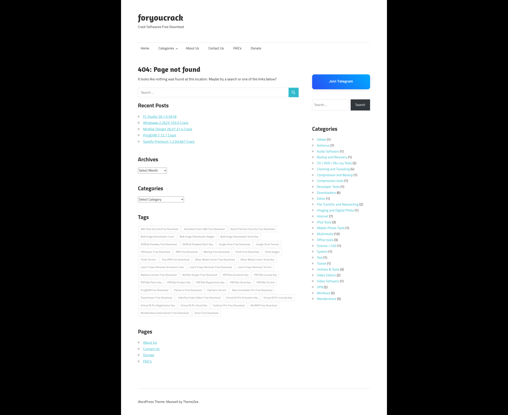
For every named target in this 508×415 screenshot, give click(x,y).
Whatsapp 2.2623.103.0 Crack (165, 122)
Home (145, 48)
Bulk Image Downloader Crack (157, 236)
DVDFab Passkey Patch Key (198, 244)
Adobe (321, 139)
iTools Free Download (247, 252)
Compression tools (330, 180)
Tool (320, 257)
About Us (192, 48)
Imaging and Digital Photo (335, 210)
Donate (256, 48)
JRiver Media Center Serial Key (257, 259)
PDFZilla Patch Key (151, 282)
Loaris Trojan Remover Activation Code (162, 267)
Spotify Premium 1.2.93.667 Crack (169, 141)
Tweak (321, 263)
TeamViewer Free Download (156, 298)
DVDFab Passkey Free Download (159, 244)
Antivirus (323, 145)
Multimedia (325, 233)
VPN (320, 287)
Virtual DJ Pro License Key (278, 298)
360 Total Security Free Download (159, 229)
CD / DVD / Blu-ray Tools (334, 163)
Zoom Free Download (206, 313)
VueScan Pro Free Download (229, 305)
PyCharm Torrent (216, 290)
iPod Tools (324, 222)
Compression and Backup (335, 175)
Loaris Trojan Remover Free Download (211, 267)
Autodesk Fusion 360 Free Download (204, 229)
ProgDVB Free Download (154, 290)
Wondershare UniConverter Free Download (165, 313)
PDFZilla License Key (265, 275)
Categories (166, 48)
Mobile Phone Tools (331, 228)
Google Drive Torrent (267, 244)
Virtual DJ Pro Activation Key (242, 298)
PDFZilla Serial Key (240, 282)
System (322, 251)
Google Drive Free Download (234, 244)
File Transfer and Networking (338, 204)
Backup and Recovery (332, 157)
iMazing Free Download (216, 252)
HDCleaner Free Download (155, 252)
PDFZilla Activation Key (235, 275)
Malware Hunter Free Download (159, 275)
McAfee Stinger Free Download (199, 275)
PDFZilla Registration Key (210, 282)
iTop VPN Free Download (175, 259)
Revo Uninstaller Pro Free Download (252, 290)
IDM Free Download (187, 252)
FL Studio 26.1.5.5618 (159, 116)
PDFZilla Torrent (266, 282)
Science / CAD (327, 245)
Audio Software (328, 151)
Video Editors (326, 275)
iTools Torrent (148, 259)
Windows (323, 293)
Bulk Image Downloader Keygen (197, 236)
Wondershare (326, 298)
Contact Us (216, 48)
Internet (322, 216)
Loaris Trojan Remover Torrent (255, 267)
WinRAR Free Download (263, 305)
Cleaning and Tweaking (333, 169)
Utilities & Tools (328, 269)
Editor (321, 198)
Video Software (328, 281)
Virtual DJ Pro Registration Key (158, 305)
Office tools (325, 239)
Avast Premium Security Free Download (252, 229)
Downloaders (326, 192)
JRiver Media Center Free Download (215, 259)
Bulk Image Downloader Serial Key (239, 236)
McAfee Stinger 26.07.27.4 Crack (167, 129)
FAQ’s (237, 48)
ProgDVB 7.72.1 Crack (159, 135)
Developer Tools (328, 186)
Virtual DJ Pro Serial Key (194, 305)
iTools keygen (272, 252)
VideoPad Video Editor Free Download (199, 298)
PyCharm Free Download (188, 290)
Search (360, 104)
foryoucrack (160, 17)
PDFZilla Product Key (178, 282)
